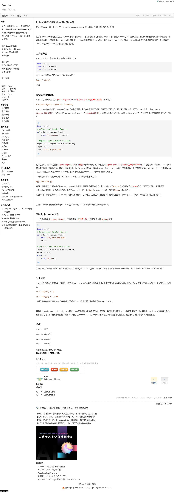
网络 (5, 143)
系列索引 (6, 156)
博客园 (5, 15)
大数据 (6, 139)
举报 (170, 397)
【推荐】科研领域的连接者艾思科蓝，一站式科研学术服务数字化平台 (63, 423)
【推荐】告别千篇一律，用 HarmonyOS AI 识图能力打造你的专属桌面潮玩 (65, 420)
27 (9, 96)
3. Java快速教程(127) (10, 218)
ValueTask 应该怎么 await (48, 473)
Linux (5, 136)
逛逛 (76, 408)
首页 (12, 15)
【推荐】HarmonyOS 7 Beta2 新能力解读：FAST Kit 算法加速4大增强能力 (65, 416)
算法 (5, 149)
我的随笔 (5, 108)
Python (42, 359)
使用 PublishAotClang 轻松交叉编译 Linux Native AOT (59, 479)
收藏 (165, 397)
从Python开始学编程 (10, 52)
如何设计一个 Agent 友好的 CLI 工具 (52, 476)
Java (5, 133)
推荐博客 (11, 91)
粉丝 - (48, 379)
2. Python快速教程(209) (11, 215)
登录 (68, 408)
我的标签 (5, 121)
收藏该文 (64, 369)
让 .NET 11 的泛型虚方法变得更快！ (52, 466)
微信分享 (74, 369)
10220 (10, 94)
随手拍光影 (6, 71)
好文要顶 (44, 369)
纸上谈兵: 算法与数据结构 (12, 196)
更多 (3, 162)
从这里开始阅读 (11, 36)
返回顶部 (168, 403)
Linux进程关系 (61, 302)
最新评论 (5, 118)
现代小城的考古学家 (10, 65)
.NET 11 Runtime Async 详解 (49, 469)
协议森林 (5, 55)
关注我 (54, 369)
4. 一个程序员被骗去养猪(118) (13, 221)
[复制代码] (38, 123)
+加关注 (39, 387)
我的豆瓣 (5, 78)
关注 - (56, 379)
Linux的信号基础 (50, 37)
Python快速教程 (8, 190)
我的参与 (5, 114)
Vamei (6, 5)
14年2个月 (12, 88)
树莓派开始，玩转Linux (11, 49)
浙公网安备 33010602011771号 (77, 487)
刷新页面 (159, 403)
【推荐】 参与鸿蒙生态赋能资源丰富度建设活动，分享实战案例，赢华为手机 (66, 413)
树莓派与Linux (7, 186)
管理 (25, 15)
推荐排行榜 (5, 205)
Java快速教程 (7, 199)
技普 (4, 152)
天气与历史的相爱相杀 (10, 68)
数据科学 (5, 183)
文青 (5, 146)
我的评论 (5, 111)
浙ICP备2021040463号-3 (101, 487)
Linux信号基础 (49, 391)
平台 (4, 159)
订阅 (19, 15)
